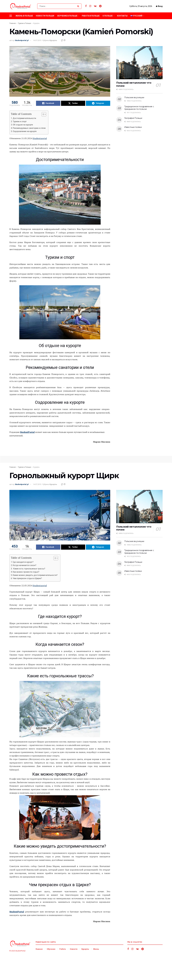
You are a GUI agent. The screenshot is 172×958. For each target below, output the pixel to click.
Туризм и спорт (20, 121)
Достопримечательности (24, 118)
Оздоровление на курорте (25, 131)
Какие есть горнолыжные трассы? (29, 569)
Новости (73, 949)
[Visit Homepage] (21, 6)
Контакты (122, 16)
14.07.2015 (37, 40)
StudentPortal (27, 432)
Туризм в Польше (24, 23)
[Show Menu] (10, 16)
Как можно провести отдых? (26, 572)
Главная (12, 23)
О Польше (108, 16)
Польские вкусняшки (134, 97)
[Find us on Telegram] (100, 6)
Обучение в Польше (67, 16)
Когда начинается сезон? (24, 565)
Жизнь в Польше (24, 16)
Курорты (36, 23)
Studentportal (40, 138)
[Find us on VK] (95, 6)
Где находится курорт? (23, 562)
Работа (62, 949)
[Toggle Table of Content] (43, 114)
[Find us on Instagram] (90, 6)
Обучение (51, 949)
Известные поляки (133, 127)
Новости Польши (45, 16)
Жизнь (96, 949)
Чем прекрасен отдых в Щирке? (27, 578)
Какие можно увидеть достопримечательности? (35, 575)
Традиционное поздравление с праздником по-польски (139, 107)
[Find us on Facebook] (86, 6)
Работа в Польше (91, 16)
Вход (160, 6)
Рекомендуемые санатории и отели (29, 128)
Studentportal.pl (22, 40)
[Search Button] (78, 6)
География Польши (133, 118)
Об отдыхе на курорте (23, 125)
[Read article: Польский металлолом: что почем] (139, 62)
